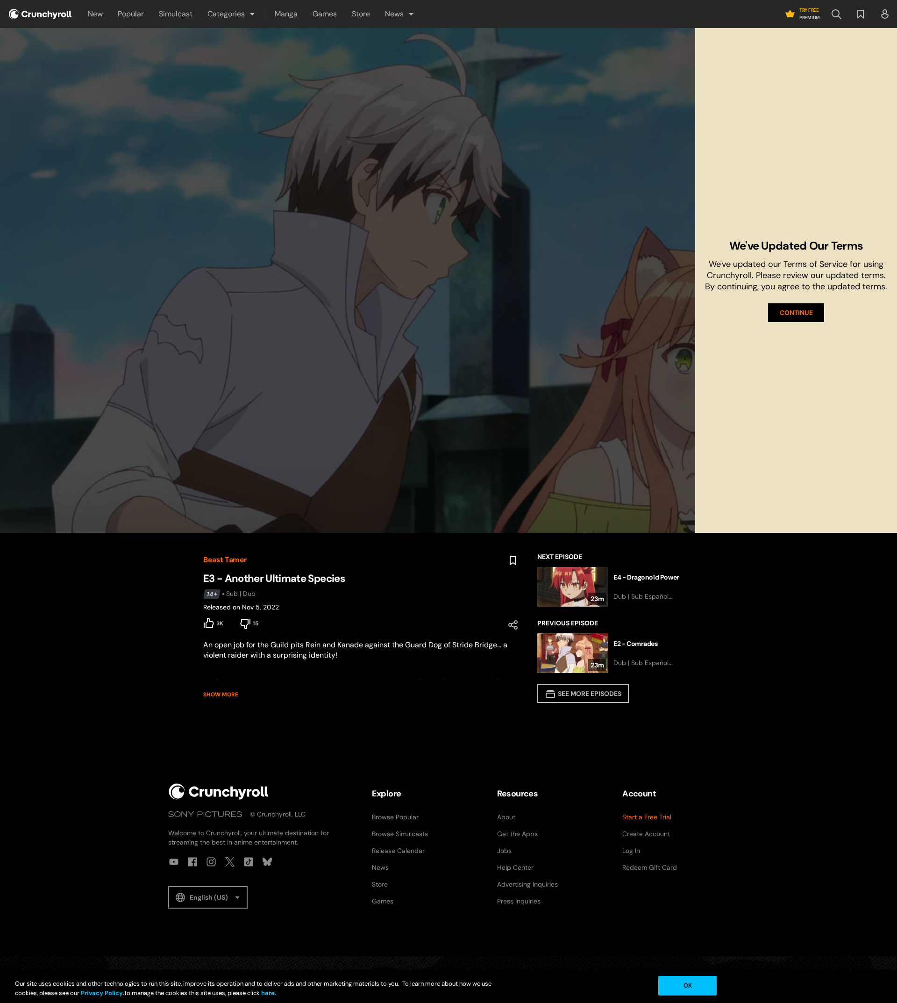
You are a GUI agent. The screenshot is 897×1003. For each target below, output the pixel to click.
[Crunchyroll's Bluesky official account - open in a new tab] (267, 861)
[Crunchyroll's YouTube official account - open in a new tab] (173, 861)
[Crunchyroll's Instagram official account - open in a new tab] (211, 861)
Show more (220, 694)
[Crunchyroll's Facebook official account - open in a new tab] (192, 861)
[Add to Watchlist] (513, 561)
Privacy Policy (102, 993)
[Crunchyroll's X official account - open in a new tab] (229, 861)
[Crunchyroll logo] (40, 14)
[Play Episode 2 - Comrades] (615, 653)
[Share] (513, 625)
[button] (231, 14)
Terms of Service (815, 264)
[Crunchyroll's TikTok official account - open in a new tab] (248, 861)
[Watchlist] (860, 14)
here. (268, 993)
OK (687, 985)
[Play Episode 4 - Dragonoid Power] (615, 587)
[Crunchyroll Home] (218, 791)
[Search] (836, 14)
